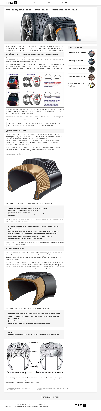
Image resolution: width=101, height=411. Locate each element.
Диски (48, 2)
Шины (35, 2)
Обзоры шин (63, 2)
